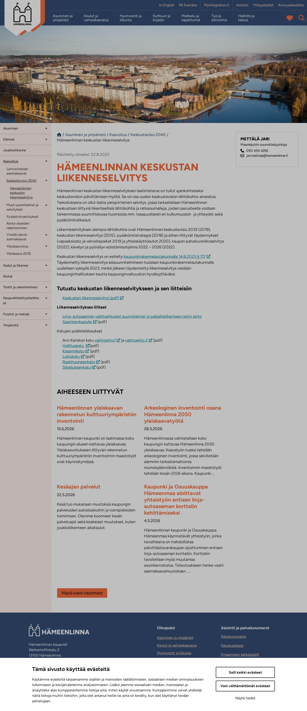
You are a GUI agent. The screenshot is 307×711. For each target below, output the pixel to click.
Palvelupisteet (232, 645)
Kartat (8, 276)
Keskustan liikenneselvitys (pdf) (90, 297)
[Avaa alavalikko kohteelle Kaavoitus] (46, 161)
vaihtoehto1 (105, 340)
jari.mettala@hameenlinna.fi (267, 156)
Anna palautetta (291, 5)
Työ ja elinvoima (219, 18)
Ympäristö (11, 325)
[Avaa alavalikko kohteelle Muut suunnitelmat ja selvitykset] (46, 205)
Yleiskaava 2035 (19, 254)
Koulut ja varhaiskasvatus (96, 18)
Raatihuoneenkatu (78, 361)
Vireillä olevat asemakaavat (17, 237)
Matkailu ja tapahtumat (191, 18)
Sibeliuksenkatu (76, 367)
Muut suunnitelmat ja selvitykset (22, 207)
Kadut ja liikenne (15, 266)
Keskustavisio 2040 (21, 181)
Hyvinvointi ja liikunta (131, 18)
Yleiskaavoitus (17, 246)
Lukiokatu (71, 356)
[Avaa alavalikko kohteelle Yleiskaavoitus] (46, 246)
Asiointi (242, 5)
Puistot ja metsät (16, 314)
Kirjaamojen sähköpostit (240, 654)
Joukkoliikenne (14, 150)
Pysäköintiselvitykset (22, 217)
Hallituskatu (73, 345)
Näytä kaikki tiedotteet (82, 593)
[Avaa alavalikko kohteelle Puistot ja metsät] (46, 313)
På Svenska (188, 5)
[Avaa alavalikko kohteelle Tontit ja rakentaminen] (46, 286)
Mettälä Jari (254, 139)
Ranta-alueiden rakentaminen (18, 225)
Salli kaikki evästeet (245, 672)
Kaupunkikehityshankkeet (21, 300)
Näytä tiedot (245, 698)
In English (166, 5)
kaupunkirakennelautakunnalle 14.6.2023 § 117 (165, 256)
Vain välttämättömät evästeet (245, 686)
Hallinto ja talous (246, 18)
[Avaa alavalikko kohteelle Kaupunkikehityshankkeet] (46, 297)
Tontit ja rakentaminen (20, 287)
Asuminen (10, 128)
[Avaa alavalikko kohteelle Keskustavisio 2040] (46, 180)
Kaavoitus (10, 161)
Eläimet (9, 139)
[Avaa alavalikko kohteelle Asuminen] (46, 128)
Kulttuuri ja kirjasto (161, 18)
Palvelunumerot (233, 636)
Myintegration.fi (216, 5)
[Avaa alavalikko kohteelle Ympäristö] (46, 325)
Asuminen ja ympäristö (63, 18)
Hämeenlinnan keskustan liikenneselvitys (21, 192)
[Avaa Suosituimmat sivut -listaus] (290, 18)
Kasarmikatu (73, 351)
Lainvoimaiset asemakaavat (17, 171)
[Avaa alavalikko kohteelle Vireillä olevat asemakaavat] (46, 234)
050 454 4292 (257, 151)
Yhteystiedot (263, 5)
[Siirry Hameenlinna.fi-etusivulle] (59, 134)
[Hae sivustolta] (301, 18)
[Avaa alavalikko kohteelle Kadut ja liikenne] (46, 265)
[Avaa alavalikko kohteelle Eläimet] (46, 139)
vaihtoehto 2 (136, 340)
